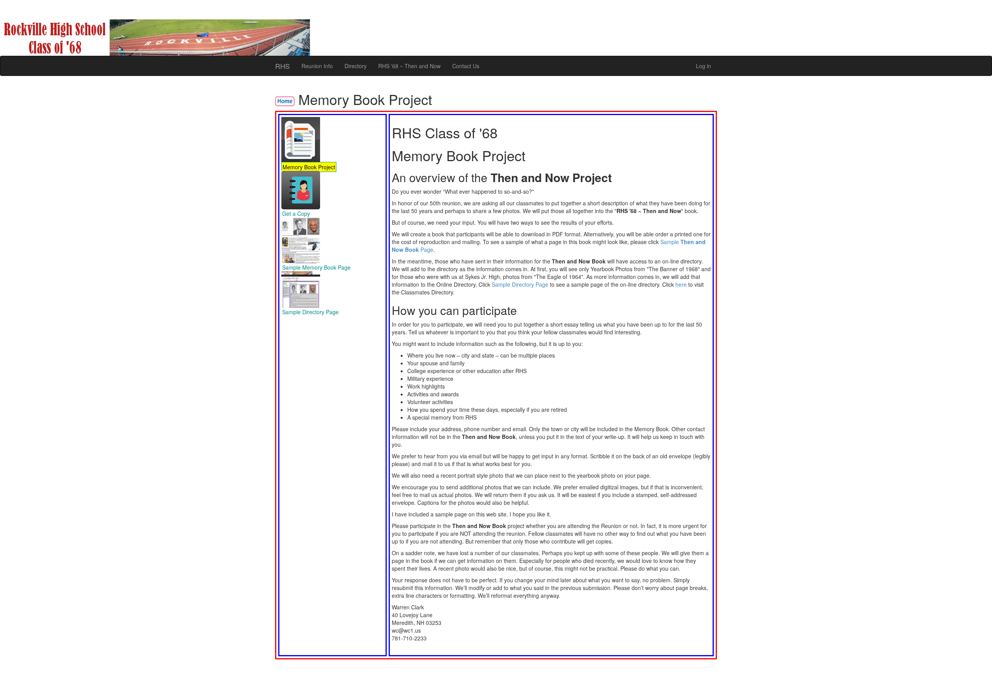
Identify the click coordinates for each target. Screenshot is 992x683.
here (681, 284)
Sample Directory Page (520, 284)
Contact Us (465, 66)
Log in (703, 66)
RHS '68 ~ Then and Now (409, 66)
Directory (355, 66)
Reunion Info (317, 66)
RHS (282, 66)
